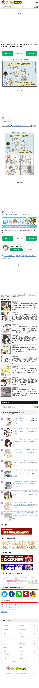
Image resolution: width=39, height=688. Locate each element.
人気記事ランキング (9, 626)
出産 (5, 636)
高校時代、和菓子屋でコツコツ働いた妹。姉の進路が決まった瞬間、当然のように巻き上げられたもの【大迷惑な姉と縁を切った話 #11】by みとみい (24, 381)
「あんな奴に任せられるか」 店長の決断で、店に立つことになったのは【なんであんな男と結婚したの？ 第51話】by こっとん (25, 371)
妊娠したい (22, 629)
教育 (5, 651)
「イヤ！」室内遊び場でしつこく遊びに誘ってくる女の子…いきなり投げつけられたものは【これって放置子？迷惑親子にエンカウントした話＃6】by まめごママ (24, 329)
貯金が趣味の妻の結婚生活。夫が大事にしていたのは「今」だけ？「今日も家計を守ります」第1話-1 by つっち (24, 349)
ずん (35, 494)
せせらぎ (8, 118)
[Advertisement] (19, 26)
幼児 (21, 647)
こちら (10, 296)
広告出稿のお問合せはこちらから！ (13, 607)
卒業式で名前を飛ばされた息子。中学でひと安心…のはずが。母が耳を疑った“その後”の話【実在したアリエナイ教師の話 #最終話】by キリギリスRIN (25, 392)
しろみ (15, 507)
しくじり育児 (7, 654)
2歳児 (21, 640)
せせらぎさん (6, 126)
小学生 (21, 651)
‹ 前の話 (7, 53)
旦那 (22, 256)
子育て (18, 256)
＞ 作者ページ (16, 249)
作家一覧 (19, 53)
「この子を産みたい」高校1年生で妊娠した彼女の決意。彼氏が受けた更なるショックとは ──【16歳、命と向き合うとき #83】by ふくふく (24, 339)
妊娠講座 (6, 629)
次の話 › (31, 53)
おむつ (5, 644)
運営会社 (4, 612)
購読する (6, 402)
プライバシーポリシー (9, 609)
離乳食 (5, 647)
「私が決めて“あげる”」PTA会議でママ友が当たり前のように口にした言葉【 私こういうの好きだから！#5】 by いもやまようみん (25, 360)
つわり (21, 633)
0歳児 (21, 636)
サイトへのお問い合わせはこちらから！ (15, 605)
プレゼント (22, 658)
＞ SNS (30, 249)
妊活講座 (22, 626)
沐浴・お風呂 (23, 644)
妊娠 (5, 633)
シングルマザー (9, 256)
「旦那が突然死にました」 (21, 126)
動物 (5, 658)
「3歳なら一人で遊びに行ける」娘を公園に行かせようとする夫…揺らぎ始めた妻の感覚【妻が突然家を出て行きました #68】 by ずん (24, 306)
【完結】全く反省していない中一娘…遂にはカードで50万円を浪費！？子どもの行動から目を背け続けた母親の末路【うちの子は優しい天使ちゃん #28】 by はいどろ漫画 (24, 317)
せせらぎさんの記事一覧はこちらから (16, 214)
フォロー (6, 230)
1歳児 (5, 640)
